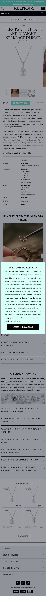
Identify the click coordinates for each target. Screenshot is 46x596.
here (20, 321)
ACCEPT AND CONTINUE (23, 327)
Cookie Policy (27, 298)
